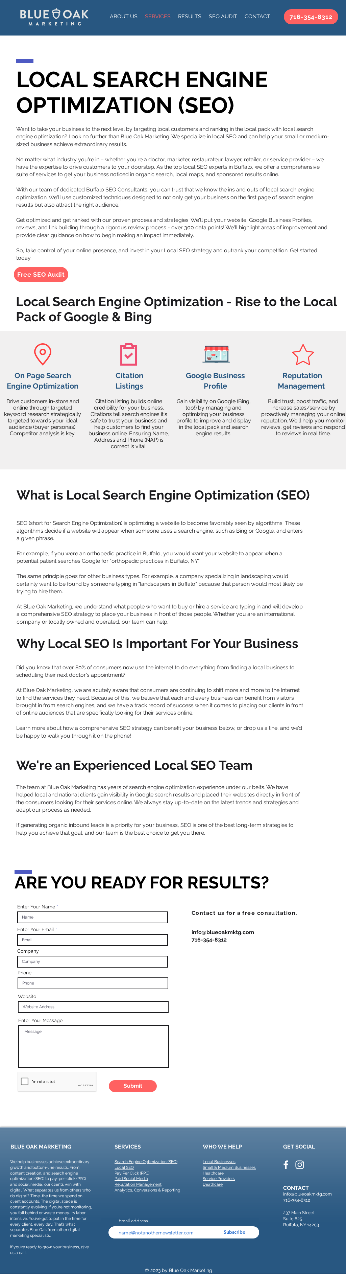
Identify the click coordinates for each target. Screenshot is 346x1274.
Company (28, 951)
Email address (134, 1220)
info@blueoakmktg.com (223, 932)
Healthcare (213, 1173)
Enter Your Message (40, 1020)
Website (27, 996)
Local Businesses (219, 1161)
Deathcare (213, 1184)
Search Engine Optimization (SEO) (146, 1161)
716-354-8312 (296, 1200)
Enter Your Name (36, 906)
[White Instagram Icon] (299, 1165)
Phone (24, 972)
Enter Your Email (35, 929)
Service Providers (219, 1178)
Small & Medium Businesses (229, 1167)
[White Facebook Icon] (286, 1165)
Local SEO (124, 1167)
